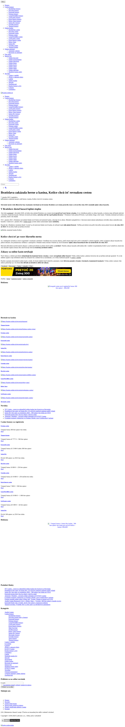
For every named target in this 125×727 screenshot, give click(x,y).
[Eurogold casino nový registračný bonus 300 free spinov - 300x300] (62, 288)
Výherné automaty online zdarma (15, 673)
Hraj (2, 431)
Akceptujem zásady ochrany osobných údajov (17, 685)
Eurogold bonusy (14, 12)
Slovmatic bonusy (14, 635)
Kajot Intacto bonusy (15, 19)
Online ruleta (13, 68)
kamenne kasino (16, 279)
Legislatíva (12, 89)
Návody (11, 82)
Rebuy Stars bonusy (15, 21)
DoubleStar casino (14, 30)
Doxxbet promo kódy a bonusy (18, 617)
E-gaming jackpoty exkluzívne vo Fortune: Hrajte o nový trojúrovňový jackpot (29, 418)
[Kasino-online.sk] (7, 93)
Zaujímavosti (13, 84)
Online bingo (13, 63)
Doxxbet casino (13, 31)
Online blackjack (14, 61)
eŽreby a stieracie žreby (16, 77)
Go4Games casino (14, 38)
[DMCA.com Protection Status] (10, 722)
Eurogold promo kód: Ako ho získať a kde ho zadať (21, 414)
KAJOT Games (9, 649)
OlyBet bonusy (13, 630)
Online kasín (27, 221)
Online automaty (10, 49)
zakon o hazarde (28, 279)
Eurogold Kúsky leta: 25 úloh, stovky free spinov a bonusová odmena (26, 603)
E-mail (3, 683)
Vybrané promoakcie (11, 672)
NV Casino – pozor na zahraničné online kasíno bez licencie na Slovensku (28, 409)
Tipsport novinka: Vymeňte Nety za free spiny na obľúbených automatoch (27, 604)
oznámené (10, 213)
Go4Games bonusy (15, 17)
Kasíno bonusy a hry (15, 86)
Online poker (13, 66)
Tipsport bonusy (14, 26)
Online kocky (13, 65)
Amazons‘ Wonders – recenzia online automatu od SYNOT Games (25, 416)
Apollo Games (9, 612)
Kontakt (7, 709)
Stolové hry (8, 56)
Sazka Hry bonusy (14, 23)
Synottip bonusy (14, 24)
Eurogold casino (14, 33)
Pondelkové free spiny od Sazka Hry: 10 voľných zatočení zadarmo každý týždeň (30, 411)
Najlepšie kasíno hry (11, 656)
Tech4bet (7, 670)
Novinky (7, 73)
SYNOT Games (10, 668)
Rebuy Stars (12, 42)
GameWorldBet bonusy (16, 16)
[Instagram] (19, 697)
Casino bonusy (9, 7)
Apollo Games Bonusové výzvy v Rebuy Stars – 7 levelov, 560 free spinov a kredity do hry (33, 601)
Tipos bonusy (13, 638)
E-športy (11, 87)
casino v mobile (76, 257)
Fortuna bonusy (13, 14)
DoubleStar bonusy (15, 9)
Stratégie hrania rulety (15, 72)
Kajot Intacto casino (15, 40)
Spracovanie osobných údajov (14, 705)
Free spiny (8, 54)
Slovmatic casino (5, 401)
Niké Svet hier (13, 628)
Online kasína (9, 28)
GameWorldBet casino (16, 37)
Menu (3, 2)
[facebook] (13, 697)
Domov (7, 700)
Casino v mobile (14, 75)
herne (8, 279)
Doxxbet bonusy (14, 10)
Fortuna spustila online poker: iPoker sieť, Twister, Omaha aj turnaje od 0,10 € (29, 599)
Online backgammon (15, 59)
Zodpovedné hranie (11, 703)
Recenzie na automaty (15, 52)
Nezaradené (8, 659)
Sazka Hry (12, 44)
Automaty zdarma (14, 51)
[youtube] (7, 697)
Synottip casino (13, 45)
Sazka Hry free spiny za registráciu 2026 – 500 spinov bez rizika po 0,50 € (28, 413)
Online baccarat (13, 58)
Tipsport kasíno (13, 47)
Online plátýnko (14, 70)
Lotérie (11, 79)
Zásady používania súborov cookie (15, 707)
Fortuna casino (13, 35)
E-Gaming (8, 644)
